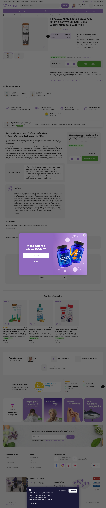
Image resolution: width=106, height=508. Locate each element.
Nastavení (33, 503)
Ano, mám (36, 255)
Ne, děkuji (36, 261)
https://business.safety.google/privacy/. (40, 499)
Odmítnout (62, 491)
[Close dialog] (85, 235)
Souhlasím (73, 490)
